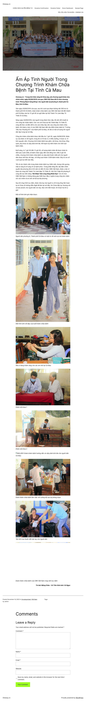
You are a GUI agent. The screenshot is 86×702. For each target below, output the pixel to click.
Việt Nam (34, 599)
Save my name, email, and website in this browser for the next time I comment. (41, 678)
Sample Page (79, 8)
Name (18, 652)
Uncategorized (26, 599)
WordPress (79, 698)
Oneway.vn (6, 4)
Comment (20, 631)
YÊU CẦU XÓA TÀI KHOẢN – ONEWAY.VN (70, 12)
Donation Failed (55, 8)
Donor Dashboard (67, 8)
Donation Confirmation (42, 8)
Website (18, 669)
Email (18, 660)
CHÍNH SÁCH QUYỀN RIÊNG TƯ (23, 8)
